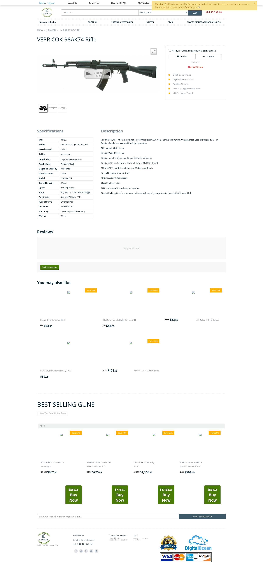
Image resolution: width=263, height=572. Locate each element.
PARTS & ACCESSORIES (122, 22)
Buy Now (73, 495)
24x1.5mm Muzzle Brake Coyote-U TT (119, 320)
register (51, 3)
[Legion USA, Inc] (47, 12)
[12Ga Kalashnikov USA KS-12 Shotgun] (61, 435)
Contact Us (94, 3)
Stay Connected (201, 516)
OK (199, 7)
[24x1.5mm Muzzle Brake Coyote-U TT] (131, 292)
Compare (210, 56)
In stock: (195, 62)
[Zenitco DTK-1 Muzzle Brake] (131, 343)
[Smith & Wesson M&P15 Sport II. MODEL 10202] (200, 435)
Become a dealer (47, 22)
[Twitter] (81, 551)
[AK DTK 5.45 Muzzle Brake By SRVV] (68, 343)
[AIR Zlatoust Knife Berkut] (193, 292)
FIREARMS (92, 22)
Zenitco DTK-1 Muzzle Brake (146, 370)
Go (195, 13)
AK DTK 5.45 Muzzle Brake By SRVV (55, 370)
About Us (72, 3)
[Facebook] (76, 551)
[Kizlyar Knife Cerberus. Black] (68, 292)
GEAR (170, 22)
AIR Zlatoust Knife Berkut (207, 320)
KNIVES (150, 22)
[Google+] (86, 551)
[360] (43, 108)
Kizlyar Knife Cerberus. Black (52, 320)
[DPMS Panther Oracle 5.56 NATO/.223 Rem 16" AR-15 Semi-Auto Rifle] (107, 435)
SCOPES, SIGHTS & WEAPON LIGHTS (204, 22)
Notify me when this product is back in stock (194, 50)
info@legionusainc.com (83, 540)
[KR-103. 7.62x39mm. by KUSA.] (154, 435)
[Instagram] (96, 551)
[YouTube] (91, 551)
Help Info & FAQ (118, 3)
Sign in (42, 3)
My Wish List (143, 3)
